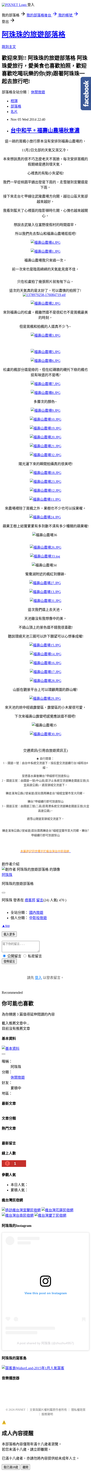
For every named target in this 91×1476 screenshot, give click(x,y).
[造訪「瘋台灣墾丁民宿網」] (50, 1215)
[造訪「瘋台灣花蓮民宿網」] (57, 1210)
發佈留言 (9, 961)
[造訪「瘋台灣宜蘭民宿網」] (21, 1210)
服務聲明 (47, 1414)
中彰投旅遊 (38, 918)
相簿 (14, 101)
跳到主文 (9, 47)
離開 (25, 1467)
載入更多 (9, 934)
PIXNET (20, 1409)
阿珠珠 (7, 875)
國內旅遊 (36, 912)
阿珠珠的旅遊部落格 (33, 34)
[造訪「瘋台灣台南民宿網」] (18, 1215)
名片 (14, 112)
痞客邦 (30, 900)
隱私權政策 (78, 1409)
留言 (39, 900)
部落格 (16, 106)
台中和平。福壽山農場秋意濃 (45, 130)
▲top (6, 926)
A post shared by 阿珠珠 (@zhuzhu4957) (45, 1343)
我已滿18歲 (11, 1467)
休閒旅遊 (38, 92)
